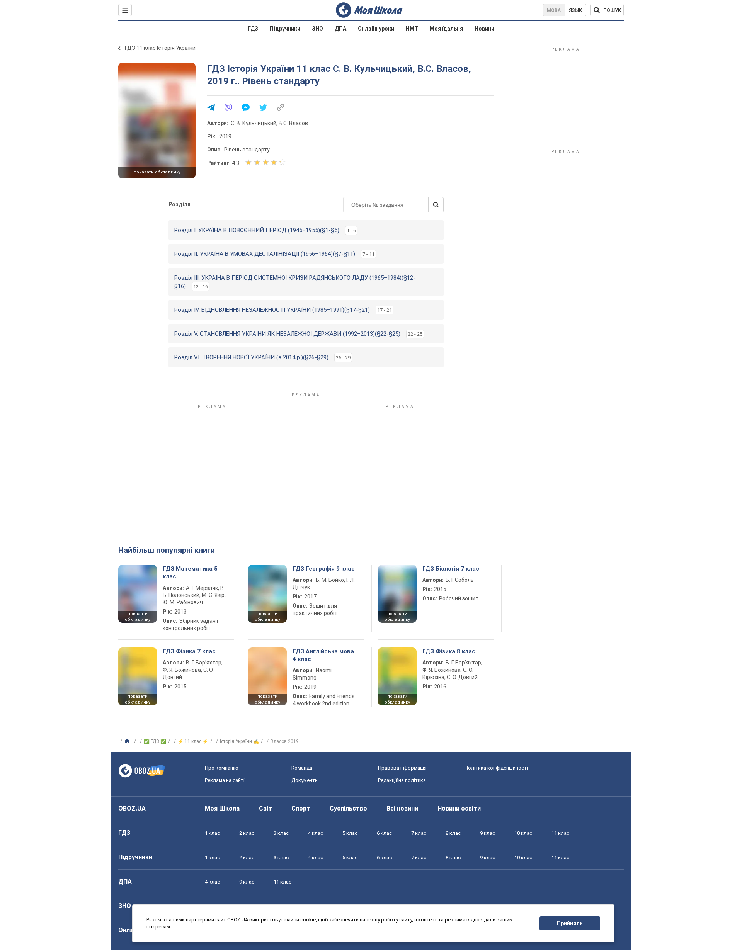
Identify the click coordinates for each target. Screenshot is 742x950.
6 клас (384, 833)
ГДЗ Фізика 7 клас (189, 651)
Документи (304, 780)
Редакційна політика (402, 780)
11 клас (560, 833)
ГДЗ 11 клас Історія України (160, 48)
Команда (301, 768)
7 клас (418, 833)
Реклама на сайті (225, 780)
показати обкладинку (157, 172)
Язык (575, 10)
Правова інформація (402, 768)
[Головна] (128, 741)
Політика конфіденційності (496, 768)
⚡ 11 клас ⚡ (193, 741)
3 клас (281, 833)
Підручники (285, 28)
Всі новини (402, 808)
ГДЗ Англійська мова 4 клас (323, 655)
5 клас (349, 833)
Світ (265, 808)
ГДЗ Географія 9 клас (324, 568)
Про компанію (221, 768)
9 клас (487, 833)
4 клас (315, 833)
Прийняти (570, 923)
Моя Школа (222, 808)
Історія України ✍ (239, 741)
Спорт (300, 808)
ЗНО (317, 28)
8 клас (453, 833)
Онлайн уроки (376, 28)
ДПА (340, 28)
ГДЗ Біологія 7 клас (450, 568)
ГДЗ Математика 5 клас (190, 572)
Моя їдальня (446, 28)
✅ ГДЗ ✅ (155, 741)
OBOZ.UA (132, 808)
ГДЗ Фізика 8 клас (448, 651)
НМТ (412, 28)
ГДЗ (253, 28)
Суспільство (348, 808)
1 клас (212, 833)
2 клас (246, 833)
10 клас (523, 833)
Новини (484, 28)
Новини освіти (459, 808)
